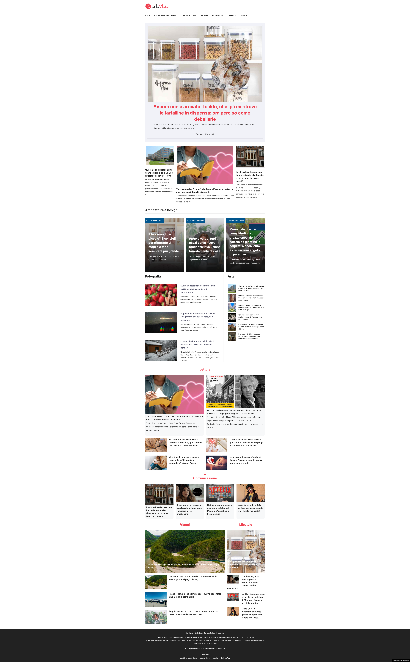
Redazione (199, 633)
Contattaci (221, 649)
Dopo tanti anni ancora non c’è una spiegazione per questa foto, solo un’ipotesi (197, 316)
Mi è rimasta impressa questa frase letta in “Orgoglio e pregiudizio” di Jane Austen (184, 460)
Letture (204, 15)
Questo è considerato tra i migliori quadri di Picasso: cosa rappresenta (250, 317)
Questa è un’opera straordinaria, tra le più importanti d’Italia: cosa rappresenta (251, 298)
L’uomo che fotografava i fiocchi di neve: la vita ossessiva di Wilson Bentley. (197, 344)
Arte (147, 15)
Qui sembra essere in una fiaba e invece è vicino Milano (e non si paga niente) (183, 566)
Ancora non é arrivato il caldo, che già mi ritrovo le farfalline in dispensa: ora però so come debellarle (205, 113)
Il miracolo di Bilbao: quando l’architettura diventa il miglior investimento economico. (250, 336)
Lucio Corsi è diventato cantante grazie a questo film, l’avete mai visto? (250, 508)
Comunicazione (188, 15)
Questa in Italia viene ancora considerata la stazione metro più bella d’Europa (251, 307)
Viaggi (244, 15)
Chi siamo (189, 633)
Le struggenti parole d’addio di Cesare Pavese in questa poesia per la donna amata (246, 460)
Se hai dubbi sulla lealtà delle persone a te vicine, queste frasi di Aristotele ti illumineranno (185, 442)
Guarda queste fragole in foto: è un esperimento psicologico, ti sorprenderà (197, 289)
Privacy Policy (209, 633)
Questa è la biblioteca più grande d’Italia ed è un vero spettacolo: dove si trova (159, 173)
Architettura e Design (165, 15)
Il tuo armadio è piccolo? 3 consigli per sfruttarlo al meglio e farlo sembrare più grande (163, 243)
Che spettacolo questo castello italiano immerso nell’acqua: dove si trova (251, 326)
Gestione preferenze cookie (401, 660)
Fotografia (217, 15)
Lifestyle (232, 15)
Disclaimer (220, 633)
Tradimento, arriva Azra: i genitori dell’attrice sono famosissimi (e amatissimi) (243, 582)
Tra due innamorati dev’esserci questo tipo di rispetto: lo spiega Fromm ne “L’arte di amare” (246, 442)
